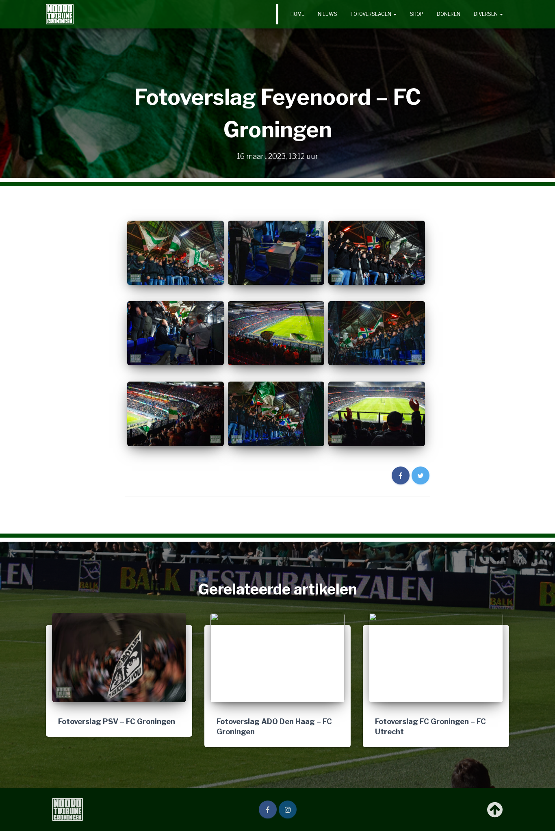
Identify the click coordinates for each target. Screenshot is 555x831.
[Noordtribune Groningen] (60, 14)
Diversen (486, 14)
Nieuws (327, 14)
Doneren (448, 14)
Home (297, 14)
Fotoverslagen (371, 14)
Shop (416, 14)
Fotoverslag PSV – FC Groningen (116, 721)
